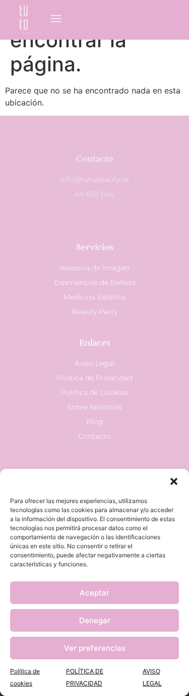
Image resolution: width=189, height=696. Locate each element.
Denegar (94, 620)
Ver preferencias (94, 648)
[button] (174, 481)
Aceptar (94, 593)
